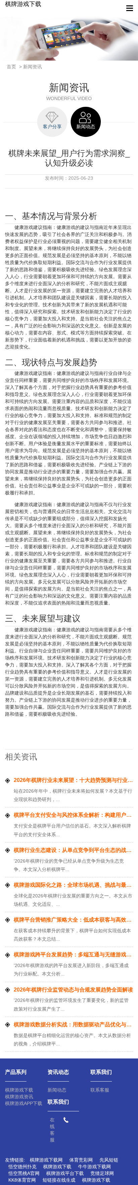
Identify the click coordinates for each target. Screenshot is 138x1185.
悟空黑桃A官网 (24, 1173)
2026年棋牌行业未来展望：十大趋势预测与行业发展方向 (73, 780)
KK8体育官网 (22, 1180)
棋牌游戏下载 (23, 4)
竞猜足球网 (102, 1173)
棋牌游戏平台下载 (65, 1173)
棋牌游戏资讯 (19, 1096)
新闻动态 (57, 1090)
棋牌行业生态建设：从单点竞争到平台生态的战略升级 (73, 850)
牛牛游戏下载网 (94, 1166)
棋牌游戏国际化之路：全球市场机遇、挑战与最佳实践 (73, 885)
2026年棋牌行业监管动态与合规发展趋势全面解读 (73, 990)
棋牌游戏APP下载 (23, 1103)
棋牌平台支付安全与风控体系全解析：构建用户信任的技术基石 (73, 815)
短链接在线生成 (59, 1180)
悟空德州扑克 (22, 1166)
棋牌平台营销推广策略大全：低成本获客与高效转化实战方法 (73, 920)
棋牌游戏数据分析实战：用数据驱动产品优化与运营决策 (73, 1024)
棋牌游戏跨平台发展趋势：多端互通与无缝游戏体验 (73, 954)
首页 (11, 66)
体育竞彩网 (81, 1160)
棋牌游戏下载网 (46, 1160)
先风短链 (108, 1160)
